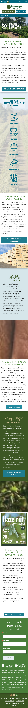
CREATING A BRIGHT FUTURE (14, 89)
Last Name (6, 648)
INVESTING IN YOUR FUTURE (14, 473)
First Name (6, 640)
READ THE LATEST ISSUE (14, 614)
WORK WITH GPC (14, 407)
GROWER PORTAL (21, 11)
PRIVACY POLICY (9, 701)
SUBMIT (9, 657)
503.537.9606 (23, 2)
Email (5, 633)
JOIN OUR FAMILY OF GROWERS (14, 240)
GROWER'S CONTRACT (8, 11)
